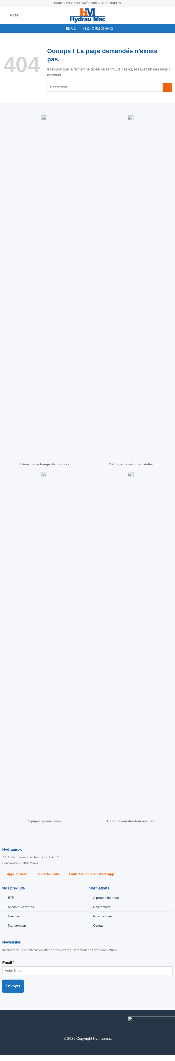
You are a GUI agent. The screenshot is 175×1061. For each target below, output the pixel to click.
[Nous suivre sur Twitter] (10, 1020)
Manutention (17, 925)
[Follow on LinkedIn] (18, 1020)
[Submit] (167, 87)
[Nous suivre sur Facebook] (3, 1020)
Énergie (13, 916)
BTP (11, 897)
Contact (98, 925)
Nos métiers (102, 907)
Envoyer (13, 986)
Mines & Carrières (21, 907)
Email (8, 963)
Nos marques (103, 916)
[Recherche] (170, 15)
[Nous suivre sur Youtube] (25, 1020)
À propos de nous (106, 897)
